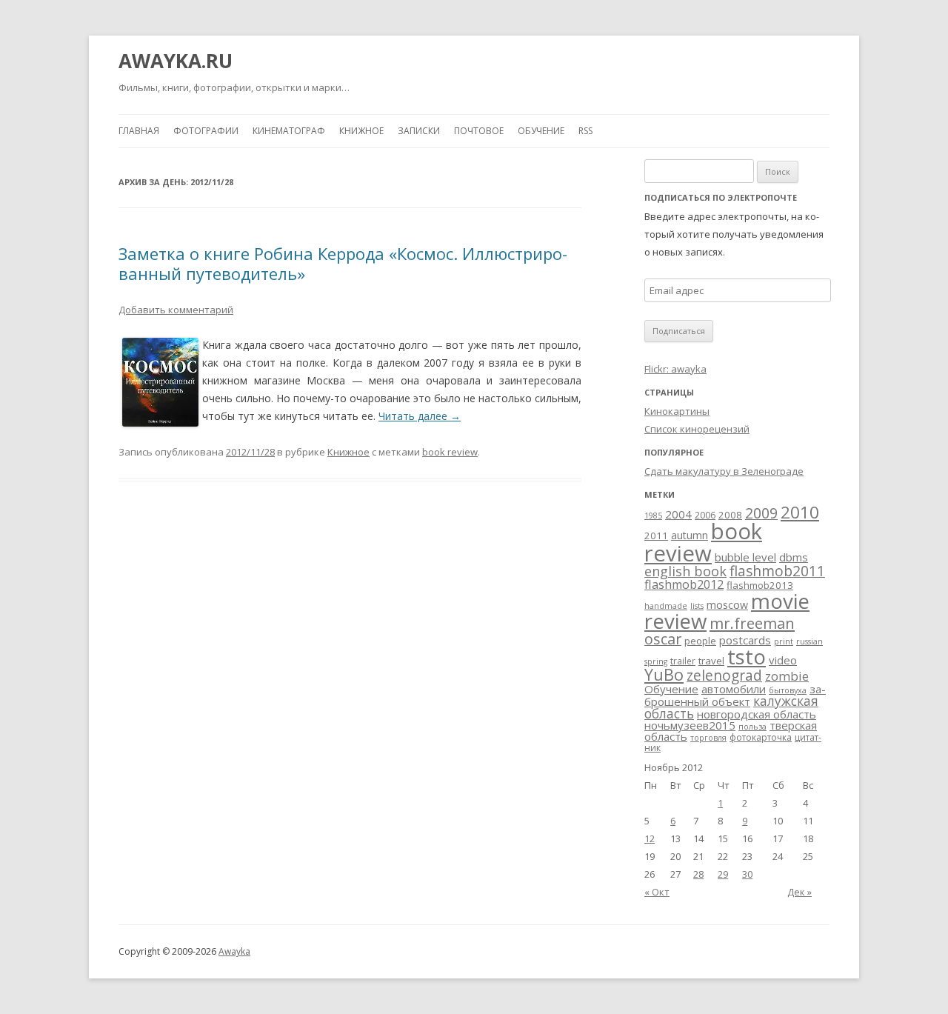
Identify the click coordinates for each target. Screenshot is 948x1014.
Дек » (799, 891)
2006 (705, 515)
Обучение (541, 130)
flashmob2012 (684, 584)
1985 (653, 515)
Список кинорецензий (697, 429)
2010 (800, 512)
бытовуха (788, 690)
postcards (745, 640)
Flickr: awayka (675, 369)
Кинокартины (677, 411)
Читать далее (419, 416)
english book (685, 571)
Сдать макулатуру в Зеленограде (724, 471)
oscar (662, 639)
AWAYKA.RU (175, 60)
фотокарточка (761, 737)
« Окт (657, 891)
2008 (730, 514)
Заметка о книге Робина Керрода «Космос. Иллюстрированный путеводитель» (342, 263)
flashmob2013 (760, 585)
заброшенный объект (735, 695)
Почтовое (479, 130)
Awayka (234, 951)
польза (752, 726)
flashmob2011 (777, 571)
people (700, 640)
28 (698, 874)
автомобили (733, 688)
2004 (678, 514)
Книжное (361, 130)
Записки (419, 130)
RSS (585, 130)
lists (697, 606)
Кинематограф (289, 130)
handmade (665, 606)
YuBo (664, 674)
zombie (787, 675)
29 (723, 874)
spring (655, 661)
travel (711, 660)
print (783, 641)
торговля (708, 738)
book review (450, 451)
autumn (689, 535)
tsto (746, 656)
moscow (727, 605)
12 (649, 838)
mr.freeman (752, 623)
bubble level (745, 557)
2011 (656, 535)
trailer (682, 661)
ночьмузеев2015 (689, 725)
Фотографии (205, 130)
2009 (761, 513)
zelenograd (724, 675)
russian (809, 641)
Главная (138, 130)
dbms (793, 557)
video (783, 660)
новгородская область (756, 714)
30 (747, 874)
